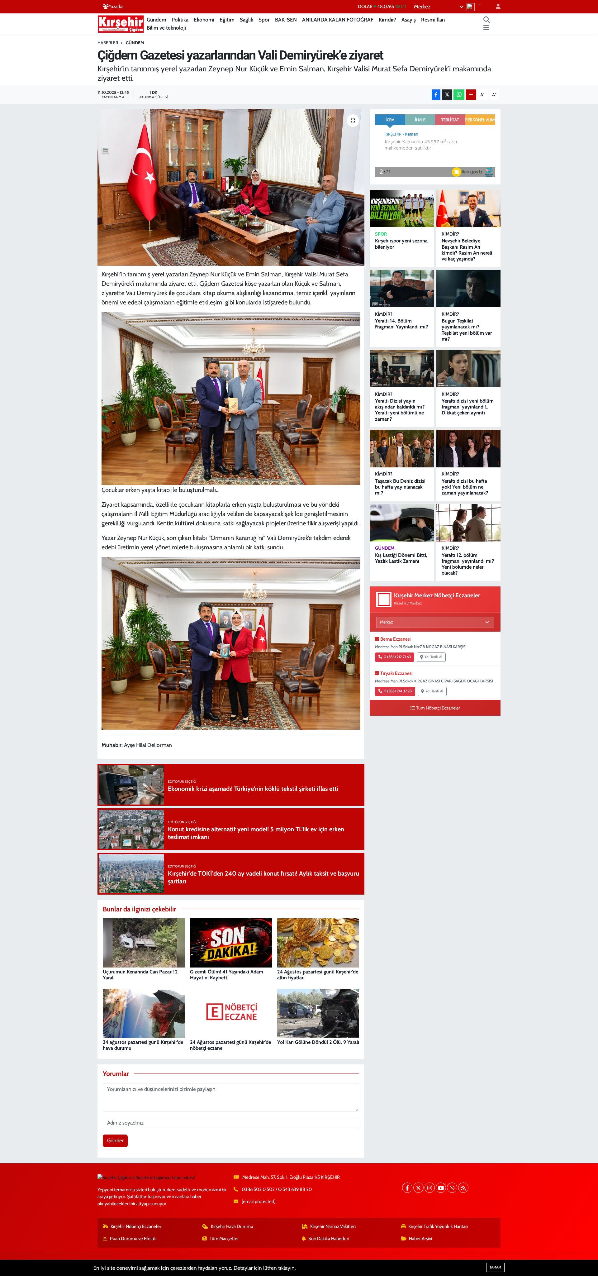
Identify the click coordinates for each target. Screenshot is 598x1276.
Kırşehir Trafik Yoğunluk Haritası (438, 1226)
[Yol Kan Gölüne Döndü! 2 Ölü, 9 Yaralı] (318, 1013)
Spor (264, 20)
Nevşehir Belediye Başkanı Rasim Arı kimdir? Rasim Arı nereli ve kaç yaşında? (467, 250)
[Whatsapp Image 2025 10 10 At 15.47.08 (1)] (231, 398)
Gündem (156, 20)
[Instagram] (430, 1188)
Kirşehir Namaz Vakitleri (333, 1226)
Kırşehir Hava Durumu (232, 1226)
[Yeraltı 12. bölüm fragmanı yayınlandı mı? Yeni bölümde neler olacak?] (468, 523)
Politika (180, 20)
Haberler (107, 42)
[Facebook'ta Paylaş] (436, 94)
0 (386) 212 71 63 (397, 657)
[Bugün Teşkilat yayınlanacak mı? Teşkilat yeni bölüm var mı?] (468, 289)
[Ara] (487, 20)
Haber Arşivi (420, 1238)
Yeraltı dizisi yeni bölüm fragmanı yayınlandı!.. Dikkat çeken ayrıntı (468, 407)
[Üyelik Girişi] (496, 6)
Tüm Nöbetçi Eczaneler (438, 708)
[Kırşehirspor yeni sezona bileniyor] (402, 208)
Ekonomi (204, 20)
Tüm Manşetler (224, 1238)
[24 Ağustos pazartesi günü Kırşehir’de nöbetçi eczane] (231, 1013)
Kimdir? (387, 20)
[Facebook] (407, 1188)
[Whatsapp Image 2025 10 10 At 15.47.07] (231, 643)
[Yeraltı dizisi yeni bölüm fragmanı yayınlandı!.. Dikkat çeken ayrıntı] (468, 369)
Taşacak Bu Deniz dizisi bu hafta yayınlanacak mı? (400, 487)
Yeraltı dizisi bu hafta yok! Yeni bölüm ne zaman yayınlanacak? (465, 487)
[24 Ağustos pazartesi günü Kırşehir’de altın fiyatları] (318, 942)
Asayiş (408, 20)
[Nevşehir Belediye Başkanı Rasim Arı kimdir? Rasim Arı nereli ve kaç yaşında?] (468, 208)
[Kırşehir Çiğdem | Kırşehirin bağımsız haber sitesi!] (120, 23)
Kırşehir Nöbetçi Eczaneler (136, 1226)
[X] (418, 1188)
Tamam (495, 1267)
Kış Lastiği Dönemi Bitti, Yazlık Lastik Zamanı (401, 558)
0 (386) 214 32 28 (398, 691)
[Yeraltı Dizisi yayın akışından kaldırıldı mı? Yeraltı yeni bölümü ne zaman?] (402, 369)
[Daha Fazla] (471, 94)
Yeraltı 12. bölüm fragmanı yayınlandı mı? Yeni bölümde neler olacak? (468, 564)
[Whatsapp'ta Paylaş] (458, 94)
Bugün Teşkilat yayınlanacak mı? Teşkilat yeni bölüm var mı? (467, 330)
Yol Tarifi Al (433, 657)
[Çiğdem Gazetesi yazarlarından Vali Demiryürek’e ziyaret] (230, 187)
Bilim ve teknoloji (166, 28)
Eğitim (227, 20)
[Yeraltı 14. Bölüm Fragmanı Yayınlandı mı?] (402, 289)
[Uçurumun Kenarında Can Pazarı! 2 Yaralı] (144, 942)
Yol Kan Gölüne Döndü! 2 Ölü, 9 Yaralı (318, 1042)
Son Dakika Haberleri (328, 1238)
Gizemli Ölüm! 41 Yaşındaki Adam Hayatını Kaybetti (226, 975)
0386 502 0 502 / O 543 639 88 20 (277, 1189)
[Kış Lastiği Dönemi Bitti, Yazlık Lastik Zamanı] (402, 523)
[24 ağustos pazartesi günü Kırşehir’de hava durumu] (144, 1013)
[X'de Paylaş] (447, 94)
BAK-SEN (286, 20)
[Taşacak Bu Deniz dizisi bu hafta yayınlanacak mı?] (402, 448)
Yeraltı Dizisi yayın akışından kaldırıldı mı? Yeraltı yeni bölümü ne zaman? (400, 410)
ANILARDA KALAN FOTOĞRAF (337, 20)
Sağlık (246, 20)
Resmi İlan (433, 20)
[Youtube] (441, 1188)
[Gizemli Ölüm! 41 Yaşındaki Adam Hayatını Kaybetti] (231, 942)
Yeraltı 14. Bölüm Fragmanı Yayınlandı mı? (401, 324)
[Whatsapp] (452, 1188)
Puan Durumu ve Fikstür (133, 1238)
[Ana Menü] (486, 28)
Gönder (115, 1140)
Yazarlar (116, 6)
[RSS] (463, 1188)
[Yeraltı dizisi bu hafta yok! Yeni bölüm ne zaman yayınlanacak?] (468, 448)
